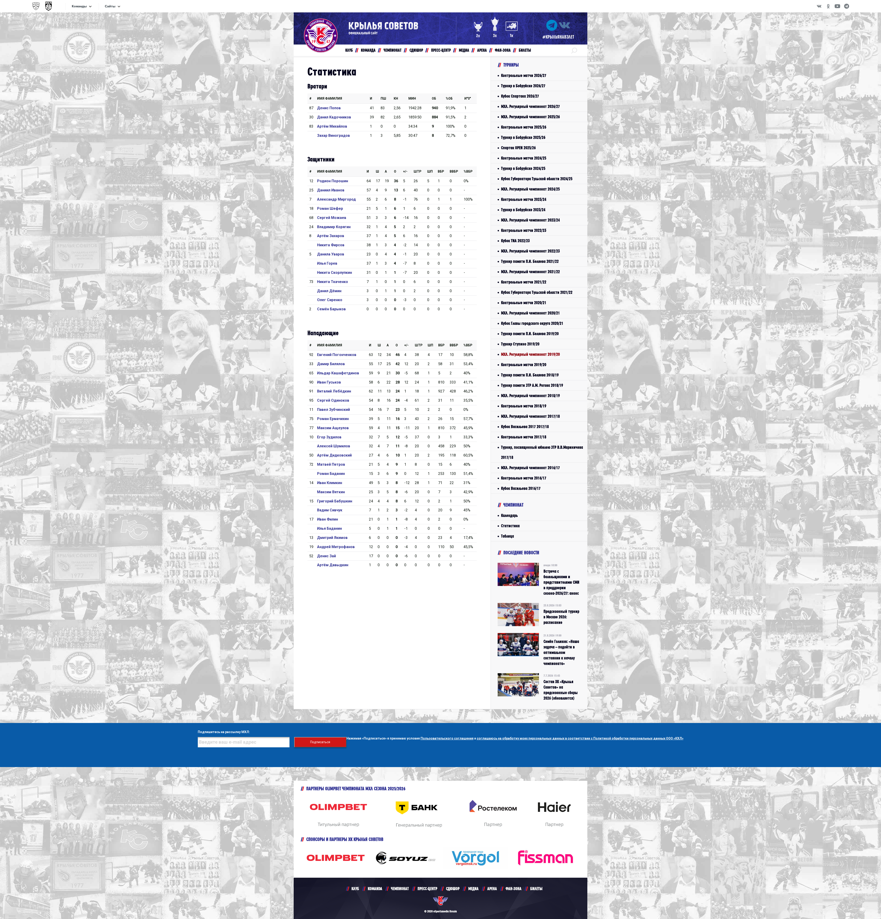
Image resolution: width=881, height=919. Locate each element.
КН (396, 98)
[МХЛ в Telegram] (846, 6)
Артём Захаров (330, 236)
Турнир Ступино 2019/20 (520, 344)
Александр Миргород (336, 199)
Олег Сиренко (329, 300)
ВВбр (454, 171)
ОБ (434, 98)
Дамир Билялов (331, 364)
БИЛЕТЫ (536, 888)
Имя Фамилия (329, 98)
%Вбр (468, 171)
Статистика (510, 526)
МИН (412, 98)
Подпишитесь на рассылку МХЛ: (224, 732)
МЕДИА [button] (464, 50)
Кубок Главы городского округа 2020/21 (532, 323)
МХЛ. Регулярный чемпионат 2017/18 (530, 416)
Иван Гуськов (329, 382)
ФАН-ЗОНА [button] (503, 50)
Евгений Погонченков (336, 355)
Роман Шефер (330, 208)
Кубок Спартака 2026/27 (520, 96)
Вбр (441, 171)
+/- (405, 171)
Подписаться (320, 742)
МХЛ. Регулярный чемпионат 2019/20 (530, 354)
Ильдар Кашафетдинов (338, 373)
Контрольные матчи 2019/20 (523, 364)
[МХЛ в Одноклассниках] (828, 6)
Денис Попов (329, 108)
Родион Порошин (332, 181)
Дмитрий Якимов (332, 537)
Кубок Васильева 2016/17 (521, 488)
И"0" (467, 98)
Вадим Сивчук (329, 510)
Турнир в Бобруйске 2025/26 (523, 137)
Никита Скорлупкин (334, 272)
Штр (417, 171)
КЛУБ (355, 888)
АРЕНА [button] (482, 50)
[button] (574, 50)
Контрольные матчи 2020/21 (523, 302)
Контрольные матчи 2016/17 (523, 478)
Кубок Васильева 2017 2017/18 (525, 426)
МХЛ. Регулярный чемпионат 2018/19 (530, 395)
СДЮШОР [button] (416, 50)
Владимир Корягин (334, 227)
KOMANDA (375, 888)
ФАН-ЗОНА (513, 888)
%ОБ (449, 98)
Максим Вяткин (331, 492)
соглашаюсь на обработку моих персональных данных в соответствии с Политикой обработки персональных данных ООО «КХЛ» (580, 738)
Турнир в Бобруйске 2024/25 (523, 168)
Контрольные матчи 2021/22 (523, 282)
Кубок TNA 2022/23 (515, 240)
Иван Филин (327, 519)
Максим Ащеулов (333, 428)
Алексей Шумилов (333, 446)
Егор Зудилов (329, 437)
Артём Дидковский (334, 455)
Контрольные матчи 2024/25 (523, 158)
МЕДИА (473, 888)
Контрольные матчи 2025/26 (523, 127)
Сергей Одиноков (333, 400)
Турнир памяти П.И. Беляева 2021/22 (530, 261)
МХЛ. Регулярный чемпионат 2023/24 (530, 220)
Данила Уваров (330, 254)
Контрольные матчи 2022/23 (523, 230)
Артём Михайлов (332, 126)
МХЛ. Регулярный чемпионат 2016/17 (530, 467)
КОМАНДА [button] (368, 50)
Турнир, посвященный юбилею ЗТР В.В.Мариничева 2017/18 (542, 452)
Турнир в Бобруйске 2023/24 (523, 209)
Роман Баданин (331, 473)
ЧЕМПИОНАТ (400, 888)
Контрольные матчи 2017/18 (523, 437)
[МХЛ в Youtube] (837, 6)
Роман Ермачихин (333, 419)
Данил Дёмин (329, 291)
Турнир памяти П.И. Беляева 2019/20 (530, 333)
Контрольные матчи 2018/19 (523, 406)
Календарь (509, 515)
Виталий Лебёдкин (334, 391)
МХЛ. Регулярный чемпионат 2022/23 (530, 251)
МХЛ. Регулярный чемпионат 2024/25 (530, 189)
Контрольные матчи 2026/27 (523, 75)
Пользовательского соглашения (447, 738)
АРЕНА (492, 888)
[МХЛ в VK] (819, 6)
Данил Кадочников (334, 117)
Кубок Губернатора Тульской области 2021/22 (536, 292)
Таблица (507, 536)
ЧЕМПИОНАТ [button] (392, 50)
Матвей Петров (331, 464)
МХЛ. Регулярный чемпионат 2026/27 (530, 106)
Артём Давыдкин (332, 565)
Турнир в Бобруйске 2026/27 (523, 86)
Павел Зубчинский (333, 409)
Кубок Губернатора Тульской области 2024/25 (536, 179)
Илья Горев (327, 263)
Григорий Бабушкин (334, 501)
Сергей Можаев (331, 218)
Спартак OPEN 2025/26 (518, 148)
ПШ (383, 98)
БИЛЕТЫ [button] (525, 50)
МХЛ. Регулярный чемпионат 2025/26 (530, 117)
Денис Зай (326, 556)
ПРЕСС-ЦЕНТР (427, 888)
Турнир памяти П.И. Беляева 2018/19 (530, 375)
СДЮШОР (453, 888)
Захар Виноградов (333, 135)
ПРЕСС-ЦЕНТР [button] (441, 50)
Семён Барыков (331, 309)
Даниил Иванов (330, 190)
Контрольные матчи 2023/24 (523, 199)
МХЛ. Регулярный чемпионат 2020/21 (530, 313)
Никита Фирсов (330, 245)
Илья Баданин (329, 528)
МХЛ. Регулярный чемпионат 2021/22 (530, 271)
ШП (430, 171)
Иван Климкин (329, 483)
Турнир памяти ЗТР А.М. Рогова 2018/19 (532, 385)
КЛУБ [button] (349, 50)
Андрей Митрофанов (336, 547)
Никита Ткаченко (332, 282)
